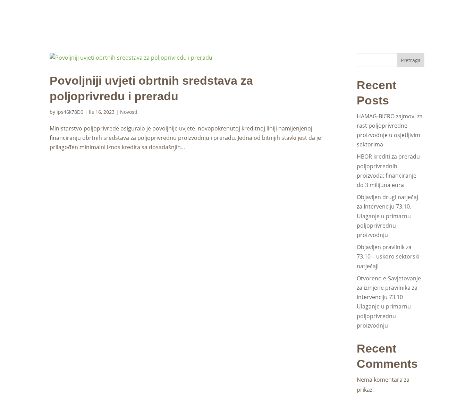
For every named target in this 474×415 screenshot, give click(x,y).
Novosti (184, 12)
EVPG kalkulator (401, 26)
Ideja (249, 12)
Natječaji (216, 12)
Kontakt (370, 12)
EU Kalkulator (406, 12)
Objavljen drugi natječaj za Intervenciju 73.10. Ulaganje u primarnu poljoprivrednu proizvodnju (387, 216)
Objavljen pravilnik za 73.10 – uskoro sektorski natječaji (388, 256)
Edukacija (283, 12)
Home (156, 12)
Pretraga (411, 60)
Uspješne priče (330, 12)
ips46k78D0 (70, 112)
